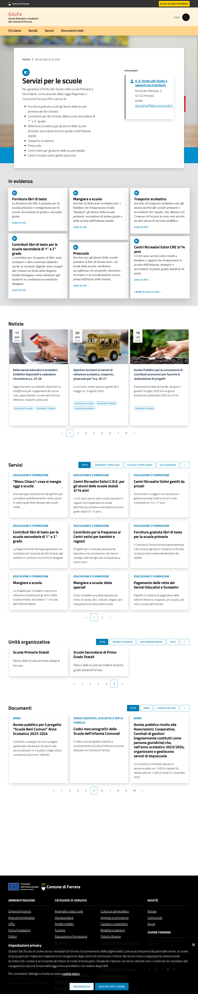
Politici (12, 936)
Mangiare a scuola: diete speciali (92, 585)
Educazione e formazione (71, 936)
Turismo (60, 930)
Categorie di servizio (71, 900)
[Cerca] (186, 17)
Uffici (11, 923)
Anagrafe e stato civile (69, 911)
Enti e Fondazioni (19, 930)
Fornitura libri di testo (29, 199)
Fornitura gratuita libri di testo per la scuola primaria (158, 534)
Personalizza (81, 986)
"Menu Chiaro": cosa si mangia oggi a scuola (37, 484)
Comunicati (155, 917)
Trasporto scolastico (150, 199)
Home (26, 59)
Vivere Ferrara (159, 932)
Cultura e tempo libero (115, 911)
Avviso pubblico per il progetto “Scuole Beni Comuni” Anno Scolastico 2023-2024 (37, 729)
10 (134, 790)
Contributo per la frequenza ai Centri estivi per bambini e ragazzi (97, 536)
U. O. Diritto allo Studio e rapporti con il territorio (151, 82)
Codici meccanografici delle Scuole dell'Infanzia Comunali (96, 731)
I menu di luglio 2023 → (148, 291)
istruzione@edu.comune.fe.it (153, 105)
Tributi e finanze (111, 936)
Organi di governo (19, 911)
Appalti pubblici (64, 923)
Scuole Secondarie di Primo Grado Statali (94, 654)
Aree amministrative (21, 917)
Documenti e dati (72, 30)
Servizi (49, 30)
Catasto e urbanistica (114, 923)
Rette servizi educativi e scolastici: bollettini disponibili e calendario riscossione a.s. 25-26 (35, 374)
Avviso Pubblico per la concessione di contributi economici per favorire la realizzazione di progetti (158, 374)
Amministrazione (21, 900)
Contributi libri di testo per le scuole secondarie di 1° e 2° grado (35, 249)
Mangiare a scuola (87, 199)
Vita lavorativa (64, 917)
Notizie (152, 911)
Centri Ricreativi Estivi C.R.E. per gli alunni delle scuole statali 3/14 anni (99, 486)
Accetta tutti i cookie (112, 986)
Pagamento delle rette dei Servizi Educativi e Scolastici (156, 585)
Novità (33, 30)
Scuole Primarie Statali (31, 652)
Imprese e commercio (115, 917)
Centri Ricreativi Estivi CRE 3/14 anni (159, 249)
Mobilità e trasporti (113, 930)
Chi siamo (14, 30)
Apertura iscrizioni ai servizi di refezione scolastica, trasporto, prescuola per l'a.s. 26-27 (93, 374)
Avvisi (151, 923)
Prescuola (81, 253)
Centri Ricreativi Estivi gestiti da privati (159, 484)
